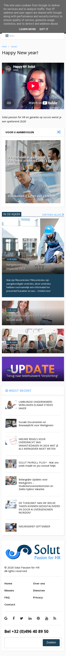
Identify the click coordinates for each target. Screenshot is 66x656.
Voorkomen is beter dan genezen (31, 196)
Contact (9, 604)
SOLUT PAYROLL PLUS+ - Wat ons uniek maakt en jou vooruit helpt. (39, 464)
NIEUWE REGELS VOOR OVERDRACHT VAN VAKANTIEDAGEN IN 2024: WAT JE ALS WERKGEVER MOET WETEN (38, 443)
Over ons (39, 583)
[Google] (5, 618)
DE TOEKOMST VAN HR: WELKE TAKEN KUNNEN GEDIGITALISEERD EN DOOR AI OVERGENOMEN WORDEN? (39, 507)
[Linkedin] (30, 618)
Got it (43, 29)
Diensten (39, 590)
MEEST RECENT (20, 390)
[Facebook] (14, 618)
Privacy (38, 597)
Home (4, 46)
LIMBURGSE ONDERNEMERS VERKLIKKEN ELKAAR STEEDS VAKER (36, 405)
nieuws (14, 46)
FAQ (7, 597)
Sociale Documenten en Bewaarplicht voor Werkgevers (36, 423)
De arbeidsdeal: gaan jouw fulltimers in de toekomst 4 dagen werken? (32, 160)
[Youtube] (46, 618)
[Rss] (54, 618)
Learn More (27, 29)
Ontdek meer (44, 290)
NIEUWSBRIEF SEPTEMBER (34, 526)
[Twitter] (21, 618)
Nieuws (9, 590)
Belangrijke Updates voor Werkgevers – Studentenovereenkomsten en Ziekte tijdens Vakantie (36, 484)
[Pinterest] (38, 618)
